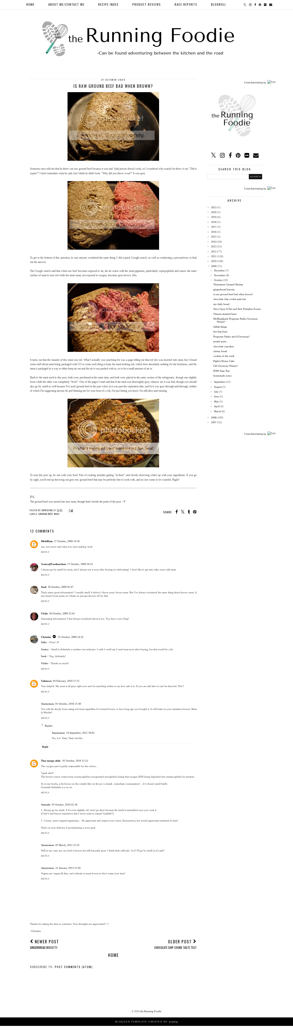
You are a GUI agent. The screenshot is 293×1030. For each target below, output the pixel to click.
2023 (214, 207)
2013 (214, 246)
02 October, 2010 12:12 (75, 760)
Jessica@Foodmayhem (53, 564)
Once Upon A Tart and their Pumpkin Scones (237, 309)
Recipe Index (108, 4)
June (216, 396)
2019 (214, 217)
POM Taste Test (221, 370)
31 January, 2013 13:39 (68, 868)
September (219, 381)
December (219, 270)
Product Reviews (146, 4)
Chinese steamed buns (224, 314)
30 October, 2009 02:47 (60, 587)
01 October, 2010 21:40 (68, 703)
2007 (214, 422)
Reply (45, 552)
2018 (214, 222)
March (217, 411)
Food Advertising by (255, 434)
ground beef (45, 514)
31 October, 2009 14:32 (71, 637)
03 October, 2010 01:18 (64, 804)
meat (57, 514)
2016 (214, 231)
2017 (214, 226)
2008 (214, 417)
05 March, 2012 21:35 (67, 845)
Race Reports (186, 4)
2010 (214, 261)
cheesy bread (220, 351)
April (217, 406)
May (216, 401)
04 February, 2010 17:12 (66, 681)
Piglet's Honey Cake (223, 361)
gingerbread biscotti (223, 289)
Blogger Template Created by (146, 1021)
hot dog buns (220, 331)
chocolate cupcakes (223, 346)
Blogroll (218, 4)
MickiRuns (47, 541)
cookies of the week (223, 356)
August (218, 386)
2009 (214, 266)
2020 (214, 212)
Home (30, 4)
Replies (48, 725)
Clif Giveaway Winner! (225, 365)
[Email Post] (70, 510)
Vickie (44, 613)
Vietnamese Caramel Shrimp (228, 284)
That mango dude (51, 760)
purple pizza (219, 341)
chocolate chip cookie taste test (229, 299)
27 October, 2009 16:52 (80, 564)
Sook (43, 587)
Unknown (46, 681)
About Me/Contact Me (66, 4)
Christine (46, 637)
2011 (214, 256)
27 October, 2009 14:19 (67, 541)
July (216, 391)
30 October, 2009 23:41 (62, 613)
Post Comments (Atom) (74, 967)
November (219, 275)
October (218, 280)
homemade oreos (222, 375)
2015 (214, 236)
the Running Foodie (150, 1011)
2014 (214, 241)
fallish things (220, 326)
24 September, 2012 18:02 (80, 732)
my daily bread (221, 304)
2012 (214, 251)
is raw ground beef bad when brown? (233, 294)
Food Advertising (253, 82)
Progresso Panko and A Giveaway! (231, 336)
